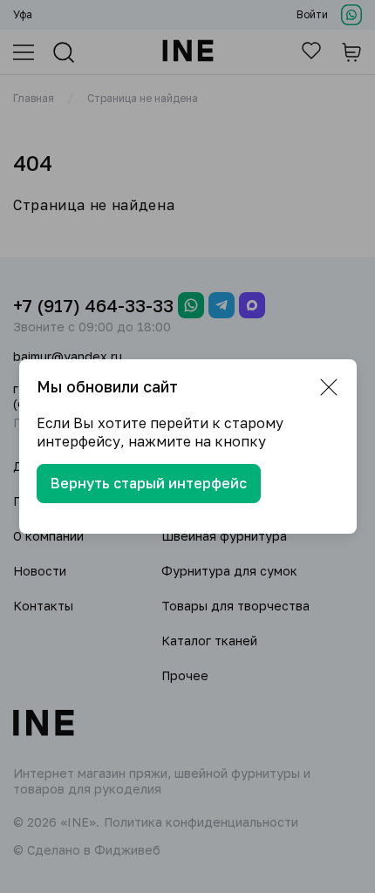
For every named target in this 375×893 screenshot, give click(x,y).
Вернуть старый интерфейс (149, 483)
